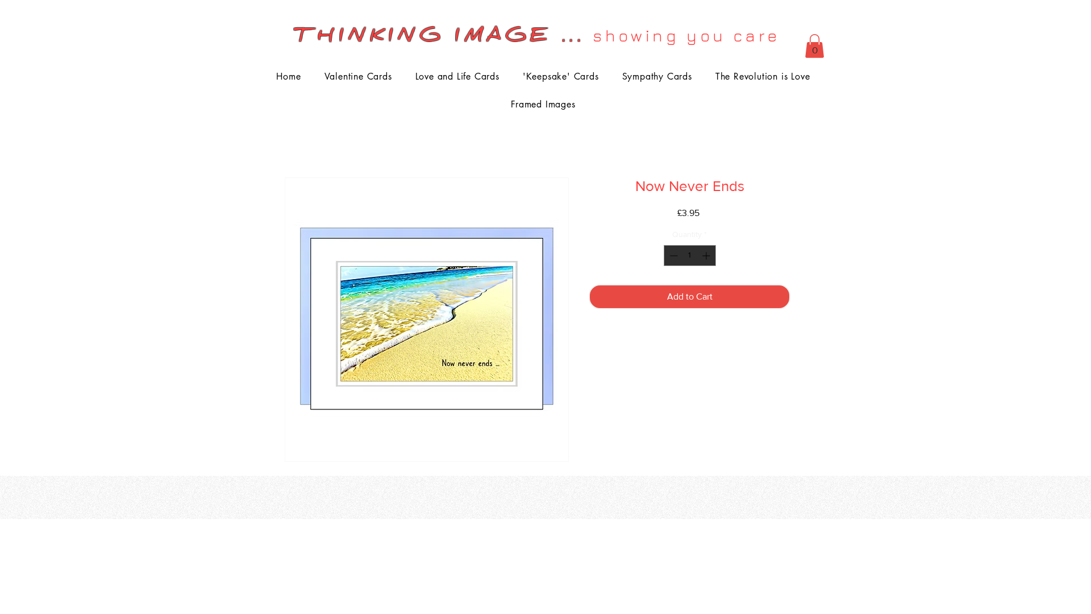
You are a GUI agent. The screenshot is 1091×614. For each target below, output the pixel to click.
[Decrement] (672, 255)
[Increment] (707, 255)
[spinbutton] (690, 255)
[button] (815, 46)
